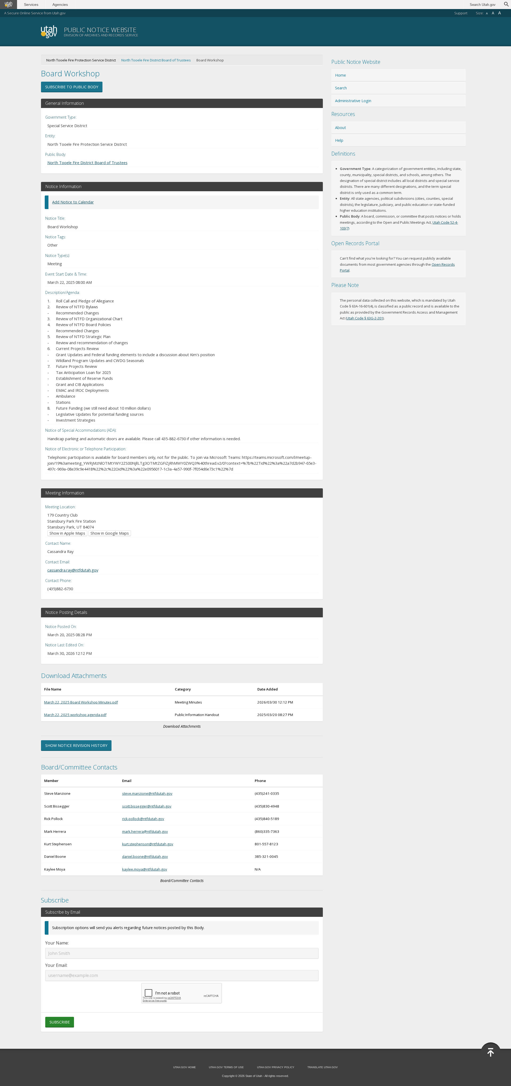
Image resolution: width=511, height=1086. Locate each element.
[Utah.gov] (8, 4)
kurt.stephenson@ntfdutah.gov (147, 844)
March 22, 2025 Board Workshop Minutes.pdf (81, 702)
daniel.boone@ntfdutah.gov (145, 856)
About (340, 127)
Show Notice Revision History (76, 745)
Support (460, 13)
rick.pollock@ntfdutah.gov (143, 818)
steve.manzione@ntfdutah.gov (147, 793)
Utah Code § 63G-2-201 (365, 318)
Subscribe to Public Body (71, 86)
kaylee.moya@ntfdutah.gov (144, 869)
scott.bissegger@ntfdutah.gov (146, 806)
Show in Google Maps (109, 533)
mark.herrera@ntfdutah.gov (145, 831)
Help (339, 140)
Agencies (60, 4)
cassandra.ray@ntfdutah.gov (72, 570)
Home (340, 75)
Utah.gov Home (184, 1067)
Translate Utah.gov (322, 1067)
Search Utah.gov (483, 5)
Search (341, 87)
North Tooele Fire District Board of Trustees (156, 60)
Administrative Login (353, 100)
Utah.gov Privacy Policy (275, 1067)
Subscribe (60, 1022)
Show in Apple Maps (67, 533)
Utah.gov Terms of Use (226, 1067)
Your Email (56, 965)
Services (31, 4)
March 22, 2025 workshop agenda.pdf (75, 714)
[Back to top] (491, 1052)
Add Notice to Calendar (73, 202)
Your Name (56, 943)
